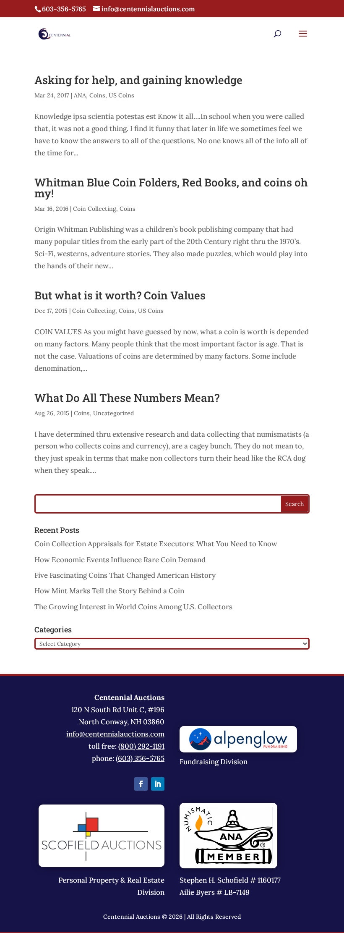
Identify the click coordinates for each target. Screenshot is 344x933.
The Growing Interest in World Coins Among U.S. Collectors (133, 606)
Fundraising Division (214, 761)
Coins (97, 95)
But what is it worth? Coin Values (120, 295)
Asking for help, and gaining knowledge (138, 80)
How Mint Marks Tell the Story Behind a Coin (109, 590)
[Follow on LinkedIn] (157, 784)
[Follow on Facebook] (141, 784)
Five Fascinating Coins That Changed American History (125, 575)
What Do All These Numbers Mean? (126, 397)
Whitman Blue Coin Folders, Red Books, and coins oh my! (171, 187)
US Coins (121, 95)
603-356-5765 (64, 9)
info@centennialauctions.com (115, 734)
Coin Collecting (94, 208)
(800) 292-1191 (141, 746)
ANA (80, 95)
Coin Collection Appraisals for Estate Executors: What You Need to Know (155, 543)
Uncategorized (113, 413)
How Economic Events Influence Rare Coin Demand (120, 559)
